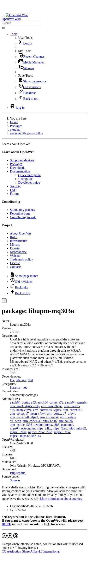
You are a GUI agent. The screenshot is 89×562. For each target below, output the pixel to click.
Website (15, 255)
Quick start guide (29, 175)
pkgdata (15, 129)
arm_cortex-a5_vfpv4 (47, 410)
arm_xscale (17, 424)
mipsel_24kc (18, 432)
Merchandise (18, 252)
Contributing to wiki (23, 217)
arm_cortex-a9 (49, 417)
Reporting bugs (20, 213)
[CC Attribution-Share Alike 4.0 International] (10, 537)
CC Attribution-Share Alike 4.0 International (31, 551)
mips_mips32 (77, 428)
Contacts (15, 267)
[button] (13, 34)
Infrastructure (18, 241)
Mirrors (15, 244)
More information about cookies (61, 498)
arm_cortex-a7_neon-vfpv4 (28, 413)
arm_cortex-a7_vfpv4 (61, 413)
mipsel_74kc (62, 432)
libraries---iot (18, 387)
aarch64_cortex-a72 (50, 402)
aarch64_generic (76, 402)
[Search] (3, 28)
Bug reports (17, 473)
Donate (14, 248)
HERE (6, 524)
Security (15, 186)
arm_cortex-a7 (72, 410)
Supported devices (22, 160)
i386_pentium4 (63, 424)
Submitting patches (22, 209)
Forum (14, 193)
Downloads (17, 167)
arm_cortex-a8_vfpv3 (24, 417)
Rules (13, 237)
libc (12, 380)
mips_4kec (60, 428)
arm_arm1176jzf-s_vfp (25, 406)
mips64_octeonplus (22, 428)
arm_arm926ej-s (51, 406)
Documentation (20, 171)
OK (36, 498)
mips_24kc (44, 428)
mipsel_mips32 (20, 436)
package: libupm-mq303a (26, 133)
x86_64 (36, 436)
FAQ (13, 190)
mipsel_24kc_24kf (40, 432)
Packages (16, 126)
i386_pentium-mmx (39, 424)
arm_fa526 (66, 421)
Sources (15, 480)
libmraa (21, 380)
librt (30, 380)
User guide (25, 179)
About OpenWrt (20, 233)
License (15, 263)
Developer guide (29, 182)
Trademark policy (21, 259)
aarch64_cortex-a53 (23, 402)
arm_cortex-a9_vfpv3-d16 (40, 421)
